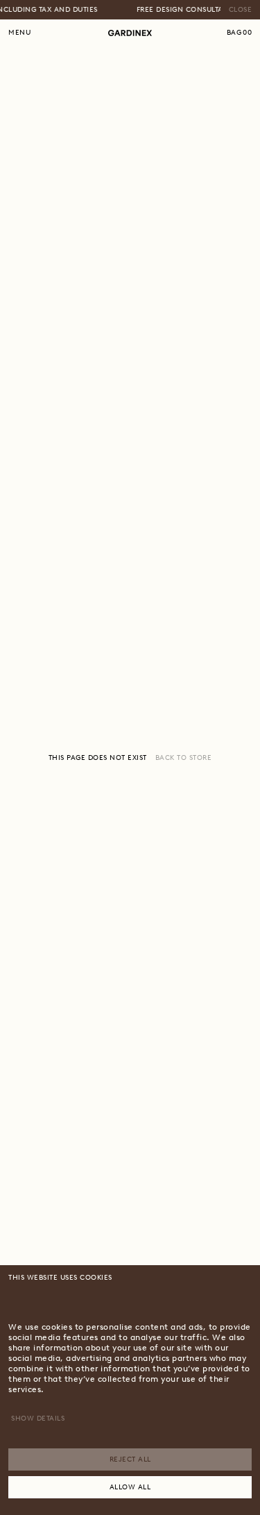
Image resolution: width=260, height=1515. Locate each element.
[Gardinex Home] (130, 33)
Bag (239, 32)
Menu (19, 32)
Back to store (183, 757)
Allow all (130, 1486)
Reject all (130, 1459)
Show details (37, 1418)
